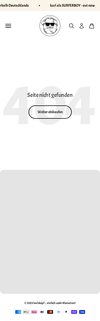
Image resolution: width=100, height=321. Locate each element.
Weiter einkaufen (50, 112)
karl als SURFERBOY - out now (72, 5)
